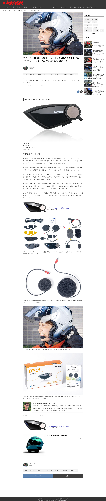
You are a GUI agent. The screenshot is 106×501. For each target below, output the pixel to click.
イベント (94, 22)
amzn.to (49, 211)
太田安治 (31, 69)
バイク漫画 (88, 22)
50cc (102, 30)
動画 (92, 19)
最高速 (95, 27)
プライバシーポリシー (48, 499)
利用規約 (40, 499)
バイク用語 (96, 30)
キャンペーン (88, 25)
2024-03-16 (32, 67)
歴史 (96, 19)
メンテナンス (88, 27)
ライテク (95, 25)
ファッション (88, 30)
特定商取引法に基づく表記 (61, 499)
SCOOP (87, 19)
